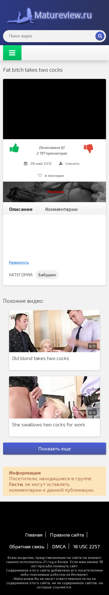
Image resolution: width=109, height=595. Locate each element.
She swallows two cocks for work (48, 424)
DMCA (59, 546)
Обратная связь (27, 546)
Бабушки (47, 274)
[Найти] (99, 36)
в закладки (54, 175)
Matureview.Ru (48, 15)
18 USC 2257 (86, 546)
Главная (33, 534)
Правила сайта (67, 534)
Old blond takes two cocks (40, 358)
